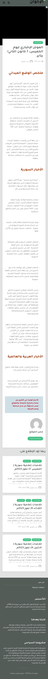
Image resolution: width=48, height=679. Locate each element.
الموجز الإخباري (38, 42)
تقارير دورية (27, 461)
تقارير (28, 500)
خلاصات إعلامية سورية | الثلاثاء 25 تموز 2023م (27, 507)
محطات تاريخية (38, 587)
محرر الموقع (25, 61)
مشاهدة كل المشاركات (35, 438)
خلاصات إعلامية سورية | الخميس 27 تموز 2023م (27, 467)
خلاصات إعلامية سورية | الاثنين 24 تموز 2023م (27, 546)
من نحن (41, 582)
